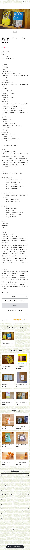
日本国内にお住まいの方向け (15, 310)
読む (2, 490)
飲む (2, 476)
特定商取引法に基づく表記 (8, 529)
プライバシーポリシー (7, 527)
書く (2, 513)
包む (2, 504)
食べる (3, 480)
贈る (2, 499)
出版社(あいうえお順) (6, 494)
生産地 (3, 509)
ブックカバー (5, 293)
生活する (3, 485)
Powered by (13, 535)
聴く (2, 518)
